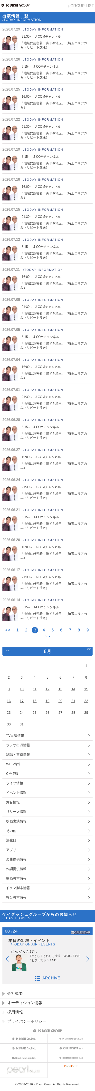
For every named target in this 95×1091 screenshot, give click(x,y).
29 (86, 712)
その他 (11, 831)
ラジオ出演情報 (18, 745)
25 (35, 712)
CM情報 (12, 774)
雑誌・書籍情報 (18, 754)
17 (22, 701)
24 (22, 712)
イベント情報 (16, 793)
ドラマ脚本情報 (18, 888)
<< (7, 630)
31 (22, 724)
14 (73, 689)
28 (73, 712)
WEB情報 (13, 764)
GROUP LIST (82, 6)
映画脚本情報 (16, 878)
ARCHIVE (51, 978)
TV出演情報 (15, 735)
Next (90, 960)
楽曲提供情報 (16, 859)
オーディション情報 (24, 1003)
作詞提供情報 (16, 869)
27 (60, 712)
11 (35, 689)
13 (60, 689)
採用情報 (15, 1012)
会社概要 (15, 993)
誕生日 (11, 840)
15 (86, 689)
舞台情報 (13, 802)
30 (9, 724)
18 (35, 701)
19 (47, 701)
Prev (9, 960)
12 (47, 689)
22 (86, 701)
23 (9, 712)
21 (73, 701)
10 (22, 689)
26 (47, 712)
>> (47, 636)
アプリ (11, 850)
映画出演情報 (16, 821)
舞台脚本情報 (16, 897)
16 (9, 701)
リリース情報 (16, 812)
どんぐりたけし (24, 951)
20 (60, 701)
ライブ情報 (14, 783)
